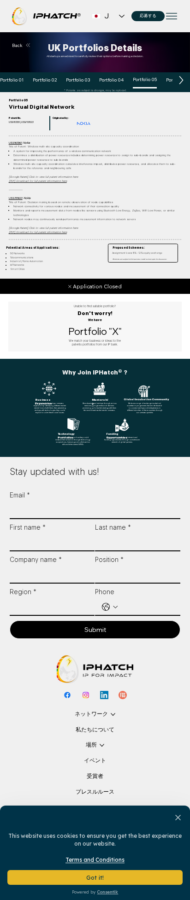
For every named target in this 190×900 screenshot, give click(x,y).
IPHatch (53, 16)
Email (20, 495)
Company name (36, 559)
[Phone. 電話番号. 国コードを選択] (110, 607)
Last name (113, 527)
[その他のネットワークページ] (113, 714)
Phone (104, 592)
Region (23, 592)
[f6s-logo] (123, 695)
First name (28, 527)
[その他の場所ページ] (102, 745)
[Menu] (172, 16)
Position (109, 559)
